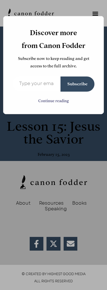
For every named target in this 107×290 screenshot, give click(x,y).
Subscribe (77, 84)
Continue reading (53, 101)
